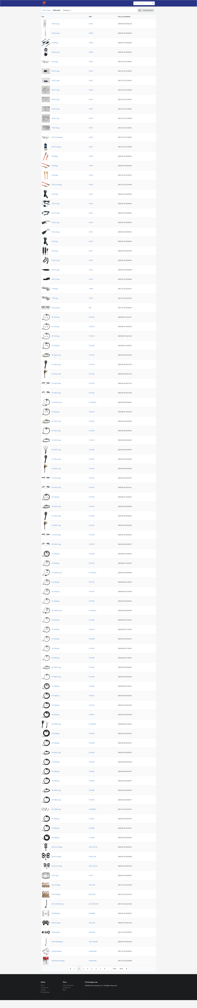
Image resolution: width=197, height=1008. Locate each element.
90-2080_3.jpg (56, 800)
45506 (91, 43)
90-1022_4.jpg (56, 440)
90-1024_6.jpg (56, 516)
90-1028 (91, 554)
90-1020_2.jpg (56, 355)
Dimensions (66, 10)
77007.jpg (55, 298)
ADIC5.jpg (55, 875)
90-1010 (91, 317)
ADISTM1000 (93, 942)
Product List (67, 987)
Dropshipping (45, 992)
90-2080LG (92, 809)
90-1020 (91, 345)
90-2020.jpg (55, 695)
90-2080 (91, 781)
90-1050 (91, 563)
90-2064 (91, 771)
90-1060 (91, 601)
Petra (42, 985)
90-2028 (91, 733)
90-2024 (91, 714)
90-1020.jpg (55, 345)
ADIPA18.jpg (56, 932)
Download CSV (148, 10)
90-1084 (91, 658)
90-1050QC (93, 572)
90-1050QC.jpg (57, 572)
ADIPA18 (92, 932)
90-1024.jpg (55, 497)
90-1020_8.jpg (56, 383)
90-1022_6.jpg (56, 459)
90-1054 (91, 591)
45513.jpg (55, 241)
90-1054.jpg (55, 591)
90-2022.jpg (55, 705)
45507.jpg (55, 61)
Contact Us (44, 987)
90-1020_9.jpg (56, 393)
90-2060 (91, 743)
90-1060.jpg (55, 601)
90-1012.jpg (55, 326)
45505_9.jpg (55, 33)
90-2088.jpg (55, 837)
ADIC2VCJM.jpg (57, 847)
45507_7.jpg (55, 118)
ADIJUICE (92, 923)
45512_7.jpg (55, 222)
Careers (43, 990)
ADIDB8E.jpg (56, 913)
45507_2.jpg (55, 71)
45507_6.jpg (55, 109)
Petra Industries (68, 985)
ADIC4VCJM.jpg (57, 866)
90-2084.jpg (55, 828)
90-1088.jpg (55, 686)
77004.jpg (55, 288)
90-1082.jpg (55, 648)
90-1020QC (93, 402)
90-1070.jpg (55, 629)
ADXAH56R (92, 951)
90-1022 (91, 412)
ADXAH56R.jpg (56, 951)
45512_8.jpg (55, 232)
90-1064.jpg (55, 620)
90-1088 (91, 686)
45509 (91, 166)
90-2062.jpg (55, 762)
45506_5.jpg (55, 52)
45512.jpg (55, 194)
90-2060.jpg (55, 743)
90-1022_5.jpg (56, 449)
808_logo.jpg (56, 307)
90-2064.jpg (55, 771)
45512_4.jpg (55, 213)
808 (90, 307)
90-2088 (91, 837)
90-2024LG (92, 724)
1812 (114, 969)
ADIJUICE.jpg (56, 923)
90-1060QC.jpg (57, 610)
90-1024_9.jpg (56, 544)
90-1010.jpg (55, 317)
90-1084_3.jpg (56, 677)
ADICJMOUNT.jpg (58, 904)
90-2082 (91, 819)
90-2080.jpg (55, 781)
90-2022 (91, 705)
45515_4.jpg (55, 279)
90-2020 (91, 695)
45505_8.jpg (55, 24)
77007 (91, 298)
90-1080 (91, 639)
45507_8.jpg (55, 128)
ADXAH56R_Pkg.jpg (58, 960)
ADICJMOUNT (94, 904)
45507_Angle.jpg (57, 137)
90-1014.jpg (55, 336)
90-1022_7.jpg (56, 468)
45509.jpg (55, 166)
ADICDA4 (92, 885)
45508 (91, 156)
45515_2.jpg (55, 260)
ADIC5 (91, 875)
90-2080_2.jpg (56, 790)
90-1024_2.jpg (56, 506)
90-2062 (91, 762)
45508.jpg (55, 156)
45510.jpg (55, 175)
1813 (121, 969)
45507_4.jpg (55, 90)
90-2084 (91, 828)
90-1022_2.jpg (56, 421)
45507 (91, 61)
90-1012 (91, 326)
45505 (91, 24)
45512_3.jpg (55, 203)
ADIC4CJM (92, 856)
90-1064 (91, 620)
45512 (91, 194)
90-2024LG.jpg (56, 724)
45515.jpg (55, 251)
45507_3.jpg (55, 80)
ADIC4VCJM (93, 866)
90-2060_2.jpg (56, 752)
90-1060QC (93, 610)
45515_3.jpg (55, 270)
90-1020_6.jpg (56, 364)
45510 (91, 175)
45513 (91, 241)
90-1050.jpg (55, 563)
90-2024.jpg (55, 714)
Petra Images (46, 10)
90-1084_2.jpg (56, 667)
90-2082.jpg (55, 819)
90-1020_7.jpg (56, 374)
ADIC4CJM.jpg (56, 856)
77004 (91, 288)
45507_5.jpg (55, 99)
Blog (64, 990)
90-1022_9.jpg (56, 487)
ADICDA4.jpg (56, 885)
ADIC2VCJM (93, 847)
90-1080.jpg (55, 639)
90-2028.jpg (55, 733)
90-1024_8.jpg (56, 535)
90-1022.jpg (55, 412)
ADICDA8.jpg (56, 894)
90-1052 (91, 582)
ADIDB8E (92, 913)
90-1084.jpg (55, 658)
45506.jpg (55, 43)
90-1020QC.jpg (57, 402)
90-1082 (91, 648)
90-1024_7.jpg (56, 525)
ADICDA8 (92, 894)
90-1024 (91, 497)
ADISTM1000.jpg (57, 942)
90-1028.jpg (55, 554)
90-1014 (91, 336)
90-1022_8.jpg (56, 478)
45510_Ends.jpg (57, 184)
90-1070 (91, 629)
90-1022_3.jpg (56, 430)
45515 (91, 251)
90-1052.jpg (55, 582)
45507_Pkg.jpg (56, 147)
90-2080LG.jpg (56, 809)
